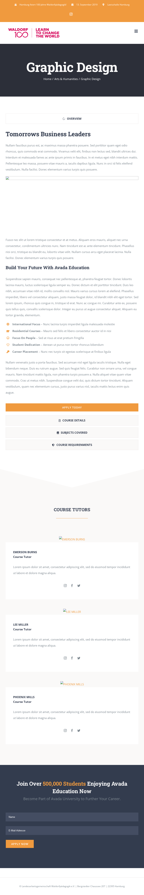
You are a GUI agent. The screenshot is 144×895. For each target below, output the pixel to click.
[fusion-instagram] (65, 585)
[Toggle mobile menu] (136, 31)
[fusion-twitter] (78, 585)
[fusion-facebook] (72, 585)
